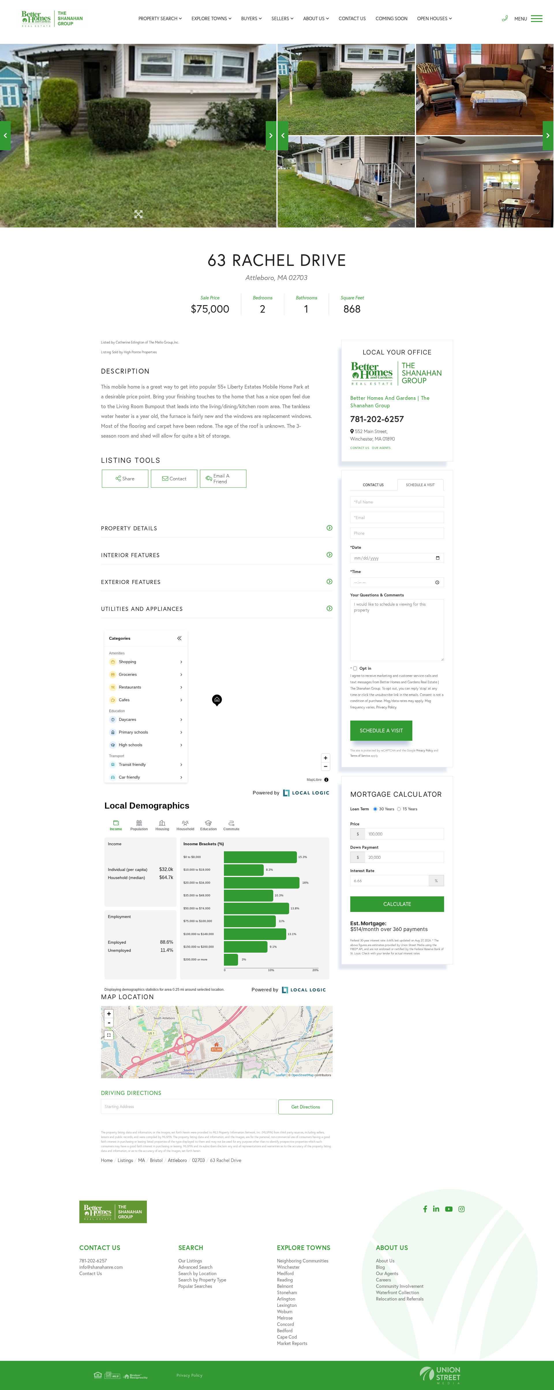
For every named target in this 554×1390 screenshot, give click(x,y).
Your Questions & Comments (377, 595)
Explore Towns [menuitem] (209, 18)
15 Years (410, 808)
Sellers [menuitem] (280, 18)
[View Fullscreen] (108, 1035)
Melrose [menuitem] (285, 1318)
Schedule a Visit (420, 485)
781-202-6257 (377, 418)
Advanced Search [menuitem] (195, 1267)
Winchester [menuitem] (288, 1267)
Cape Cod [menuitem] (287, 1337)
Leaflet (281, 1075)
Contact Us (359, 448)
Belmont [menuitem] (285, 1286)
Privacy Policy (386, 707)
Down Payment (364, 847)
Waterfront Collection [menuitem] (397, 1292)
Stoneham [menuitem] (287, 1292)
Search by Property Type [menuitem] (202, 1280)
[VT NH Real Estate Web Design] (440, 1375)
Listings (125, 1160)
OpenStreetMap (302, 1075)
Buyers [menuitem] (249, 18)
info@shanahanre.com (101, 1267)
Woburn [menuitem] (284, 1311)
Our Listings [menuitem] (190, 1261)
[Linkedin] (439, 1209)
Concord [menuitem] (285, 1324)
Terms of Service (360, 755)
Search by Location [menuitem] (197, 1273)
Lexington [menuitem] (287, 1305)
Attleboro (177, 1160)
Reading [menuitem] (285, 1280)
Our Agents (381, 448)
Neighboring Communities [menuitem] (302, 1261)
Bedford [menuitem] (285, 1330)
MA (141, 1160)
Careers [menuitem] (383, 1280)
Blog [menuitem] (380, 1267)
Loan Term (359, 808)
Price (354, 823)
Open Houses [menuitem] (432, 18)
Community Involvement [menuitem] (400, 1286)
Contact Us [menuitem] (352, 18)
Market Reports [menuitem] (292, 1343)
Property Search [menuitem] (157, 18)
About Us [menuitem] (314, 18)
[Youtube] (451, 1209)
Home (107, 1160)
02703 (198, 1160)
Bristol (156, 1160)
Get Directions (305, 1107)
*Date (355, 547)
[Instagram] (464, 1209)
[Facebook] (428, 1209)
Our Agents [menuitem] (387, 1273)
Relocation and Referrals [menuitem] (400, 1299)
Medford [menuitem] (285, 1273)
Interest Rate (362, 870)
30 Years (386, 808)
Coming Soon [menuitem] (391, 18)
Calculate (397, 904)
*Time (355, 571)
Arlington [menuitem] (286, 1299)
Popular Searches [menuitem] (195, 1286)
